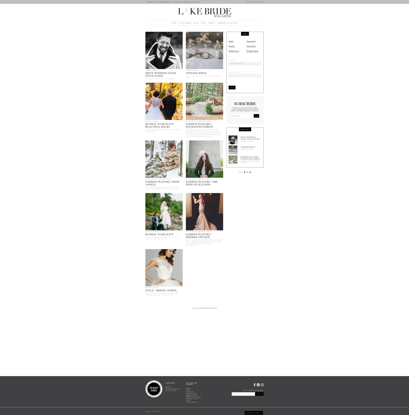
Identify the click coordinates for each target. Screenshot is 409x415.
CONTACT (190, 392)
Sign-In (249, 2)
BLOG (168, 387)
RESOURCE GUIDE (173, 389)
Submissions (165, 2)
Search (232, 87)
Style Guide (185, 23)
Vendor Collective (228, 23)
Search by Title (234, 72)
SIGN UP (259, 394)
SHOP (188, 400)
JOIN (256, 116)
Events (211, 23)
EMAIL (147, 411)
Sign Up (258, 2)
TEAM (188, 390)
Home (174, 23)
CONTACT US (156, 411)
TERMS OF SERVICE (193, 397)
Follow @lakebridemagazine (204, 308)
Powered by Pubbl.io (254, 413)
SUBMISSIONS (191, 395)
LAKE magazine (192, 402)
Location (232, 60)
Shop (203, 23)
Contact (195, 2)
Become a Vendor (181, 2)
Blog (196, 23)
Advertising (152, 2)
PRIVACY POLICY (192, 399)
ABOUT (189, 388)
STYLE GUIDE (171, 390)
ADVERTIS (190, 394)
